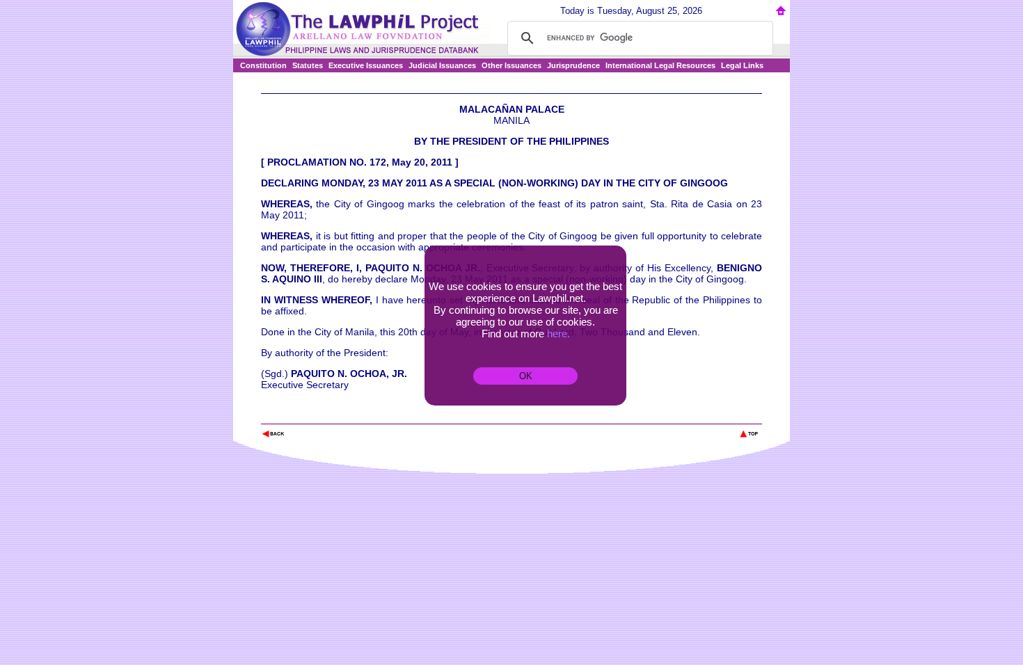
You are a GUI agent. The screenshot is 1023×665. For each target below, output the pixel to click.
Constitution (263, 65)
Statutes (307, 65)
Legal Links (742, 65)
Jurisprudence (573, 65)
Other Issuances (511, 65)
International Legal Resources (660, 65)
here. (558, 333)
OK (525, 376)
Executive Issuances (365, 65)
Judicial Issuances (442, 65)
